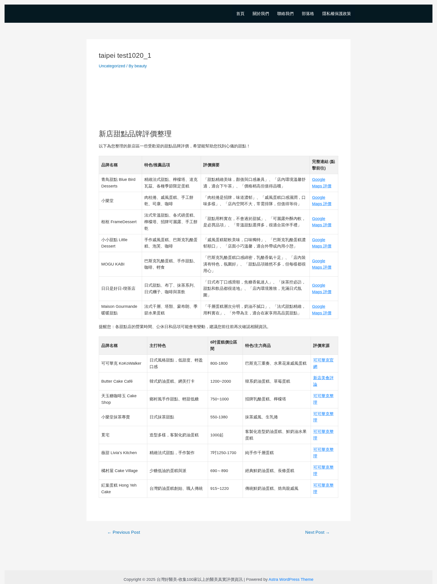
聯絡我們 (285, 13)
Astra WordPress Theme (291, 579)
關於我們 (261, 13)
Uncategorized (112, 66)
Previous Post (123, 532)
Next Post (317, 532)
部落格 (308, 13)
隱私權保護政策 (336, 13)
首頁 (240, 13)
